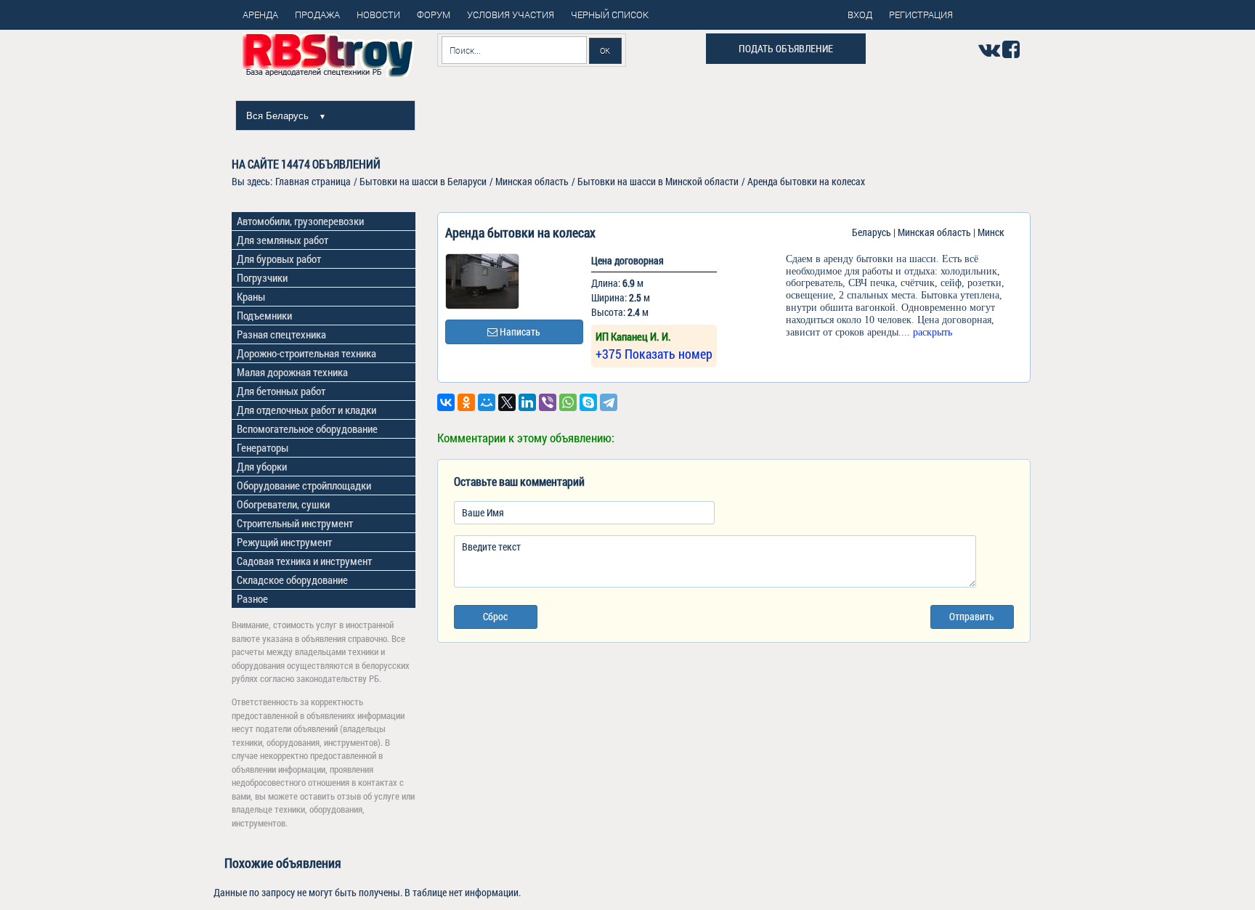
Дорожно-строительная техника (306, 353)
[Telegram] (608, 402)
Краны (251, 296)
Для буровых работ (279, 258)
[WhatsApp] (568, 402)
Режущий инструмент (284, 542)
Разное (252, 598)
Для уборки (262, 466)
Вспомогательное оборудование (307, 428)
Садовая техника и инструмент (304, 560)
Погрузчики (262, 277)
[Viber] (547, 402)
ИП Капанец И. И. (633, 336)
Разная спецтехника (281, 334)
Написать (518, 331)
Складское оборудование (292, 579)
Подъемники (264, 315)
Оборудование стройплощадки (304, 485)
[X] (507, 402)
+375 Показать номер (654, 353)
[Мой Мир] (486, 402)
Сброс (495, 616)
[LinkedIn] (527, 402)
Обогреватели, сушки (283, 504)
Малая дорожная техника (292, 372)
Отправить (971, 616)
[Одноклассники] (466, 402)
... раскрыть (926, 332)
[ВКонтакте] (446, 402)
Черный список (610, 14)
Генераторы (262, 447)
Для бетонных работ (281, 390)
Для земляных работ (282, 239)
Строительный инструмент (295, 523)
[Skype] (588, 402)
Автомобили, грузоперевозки (300, 221)
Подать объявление (786, 48)
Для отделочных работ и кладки (306, 409)
